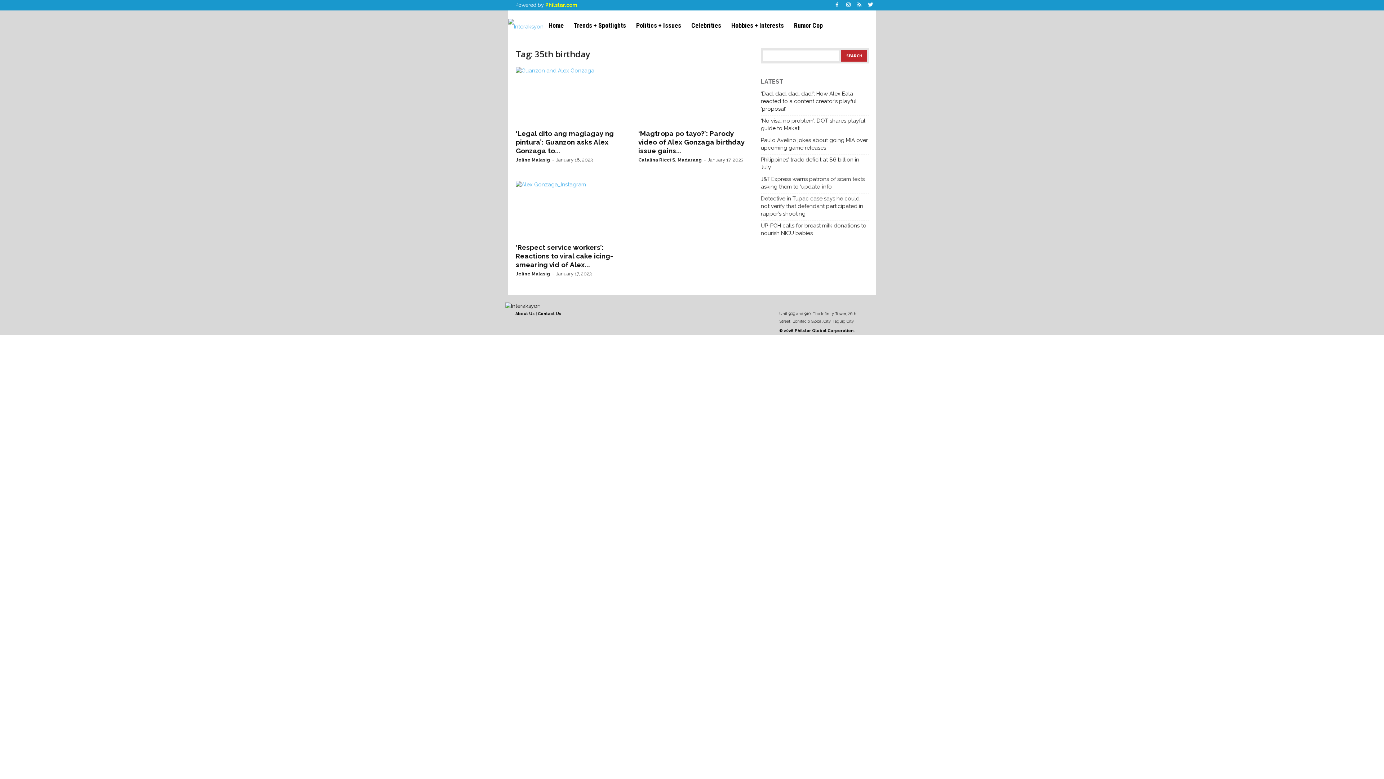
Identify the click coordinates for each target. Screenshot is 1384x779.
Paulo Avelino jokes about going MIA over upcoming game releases (814, 144)
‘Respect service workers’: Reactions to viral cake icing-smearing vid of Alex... (564, 256)
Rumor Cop (808, 25)
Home (556, 25)
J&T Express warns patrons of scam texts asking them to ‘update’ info (813, 183)
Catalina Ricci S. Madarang (670, 160)
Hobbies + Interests (757, 25)
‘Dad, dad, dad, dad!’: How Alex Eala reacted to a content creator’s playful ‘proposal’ (809, 101)
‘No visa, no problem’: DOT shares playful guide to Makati (813, 125)
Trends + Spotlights (600, 25)
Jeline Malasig (533, 160)
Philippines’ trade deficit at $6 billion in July (810, 163)
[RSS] (859, 5)
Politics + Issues (658, 25)
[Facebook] (837, 5)
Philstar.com (561, 5)
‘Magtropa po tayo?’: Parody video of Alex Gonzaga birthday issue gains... (691, 142)
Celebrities (706, 25)
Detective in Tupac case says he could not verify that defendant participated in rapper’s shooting (812, 206)
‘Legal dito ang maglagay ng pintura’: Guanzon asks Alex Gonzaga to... (565, 142)
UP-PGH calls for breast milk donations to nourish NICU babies (813, 229)
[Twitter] (870, 5)
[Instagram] (848, 5)
